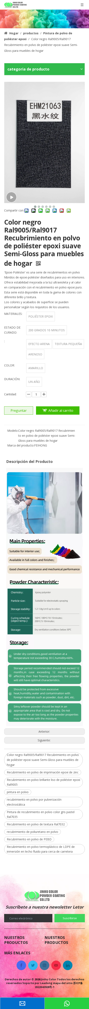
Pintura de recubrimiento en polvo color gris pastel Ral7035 (41, 814)
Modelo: (12, 431)
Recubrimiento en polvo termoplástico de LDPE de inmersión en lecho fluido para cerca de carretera (41, 849)
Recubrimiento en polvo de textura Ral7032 (36, 824)
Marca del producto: (20, 445)
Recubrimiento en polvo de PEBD (29, 839)
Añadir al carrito (60, 410)
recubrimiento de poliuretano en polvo (32, 832)
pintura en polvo (18, 792)
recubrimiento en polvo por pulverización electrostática (34, 802)
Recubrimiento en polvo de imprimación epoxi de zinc (42, 772)
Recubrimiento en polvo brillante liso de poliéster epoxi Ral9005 (43, 782)
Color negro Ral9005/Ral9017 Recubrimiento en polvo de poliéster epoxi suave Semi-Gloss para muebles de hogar (43, 760)
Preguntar (19, 410)
